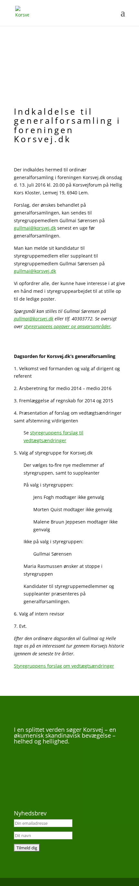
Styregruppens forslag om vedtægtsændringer (64, 666)
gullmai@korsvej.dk (35, 228)
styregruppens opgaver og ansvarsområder (67, 326)
